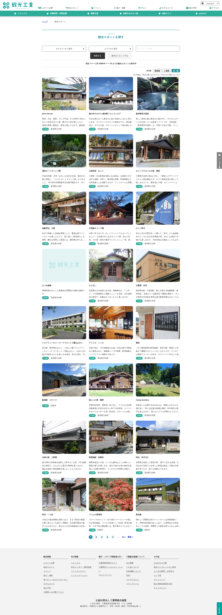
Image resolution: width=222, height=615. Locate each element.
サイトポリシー (160, 588)
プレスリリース (105, 575)
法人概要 (130, 563)
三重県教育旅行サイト (108, 563)
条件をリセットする (119, 55)
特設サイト (166, 13)
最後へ (130, 537)
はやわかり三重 (160, 563)
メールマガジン (132, 580)
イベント (47, 571)
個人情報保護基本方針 (163, 584)
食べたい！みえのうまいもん (55, 580)
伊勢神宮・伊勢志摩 (58, 13)
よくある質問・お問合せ (164, 571)
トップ (45, 21)
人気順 (166, 70)
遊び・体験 (48, 575)
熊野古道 (94, 13)
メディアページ (132, 584)
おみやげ (203, 13)
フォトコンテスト (78, 571)
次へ (124, 537)
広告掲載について (133, 571)
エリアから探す (111, 48)
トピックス (22, 13)
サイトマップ (159, 580)
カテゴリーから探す (64, 48)
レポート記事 (49, 563)
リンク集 (157, 575)
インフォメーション (79, 575)
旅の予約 (47, 588)
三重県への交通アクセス (53, 592)
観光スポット (49, 567)
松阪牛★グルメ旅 (130, 13)
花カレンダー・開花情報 (81, 567)
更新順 (157, 70)
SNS (128, 575)
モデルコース (49, 584)
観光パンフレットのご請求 (165, 567)
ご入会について (132, 567)
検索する (97, 55)
